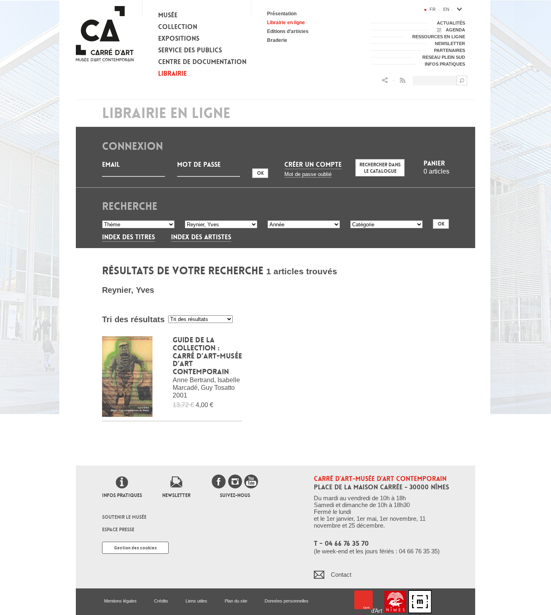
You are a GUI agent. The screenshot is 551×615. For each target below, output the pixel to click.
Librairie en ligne (286, 22)
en (446, 9)
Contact (341, 574)
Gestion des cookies (135, 548)
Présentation (281, 14)
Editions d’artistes (288, 31)
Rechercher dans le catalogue (380, 168)
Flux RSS (402, 80)
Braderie (277, 40)
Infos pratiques (122, 495)
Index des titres (128, 237)
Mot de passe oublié (308, 174)
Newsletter (176, 495)
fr (433, 9)
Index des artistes (201, 237)
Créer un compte (313, 164)
